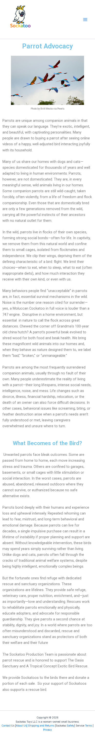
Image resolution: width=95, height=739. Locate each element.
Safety (70, 725)
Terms (88, 725)
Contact (5, 725)
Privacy (47, 729)
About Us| (21, 725)
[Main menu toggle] (85, 19)
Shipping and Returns (41, 725)
